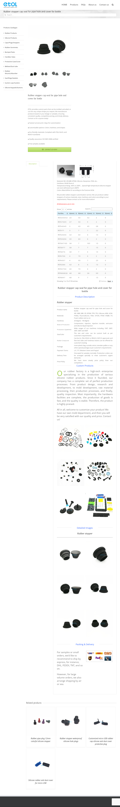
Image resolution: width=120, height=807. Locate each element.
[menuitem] (64, 4)
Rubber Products (11, 33)
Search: (87, 209)
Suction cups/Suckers (12, 83)
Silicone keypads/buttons (14, 87)
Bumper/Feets (10, 52)
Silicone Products (11, 38)
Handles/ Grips (10, 57)
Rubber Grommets (11, 47)
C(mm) (89, 213)
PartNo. (61, 213)
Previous (103, 281)
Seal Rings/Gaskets (11, 78)
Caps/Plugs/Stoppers (12, 43)
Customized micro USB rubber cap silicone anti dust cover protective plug (101, 741)
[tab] (32, 163)
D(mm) (98, 213)
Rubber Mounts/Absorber (11, 72)
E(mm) (107, 213)
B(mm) (80, 213)
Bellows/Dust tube (11, 66)
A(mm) (71, 213)
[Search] (113, 4)
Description (33, 164)
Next (109, 281)
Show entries (64, 209)
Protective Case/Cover (12, 62)
